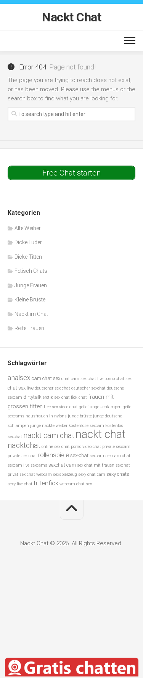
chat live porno (101, 378)
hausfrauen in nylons (46, 416)
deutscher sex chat (52, 388)
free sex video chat (61, 406)
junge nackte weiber (48, 425)
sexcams (39, 465)
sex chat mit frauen (95, 465)
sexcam (97, 455)
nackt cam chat (48, 435)
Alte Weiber (27, 228)
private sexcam (116, 446)
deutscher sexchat (88, 388)
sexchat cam (62, 465)
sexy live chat (20, 484)
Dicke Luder (28, 242)
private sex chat (22, 455)
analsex (19, 378)
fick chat (79, 397)
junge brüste (80, 416)
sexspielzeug (65, 474)
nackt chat (100, 434)
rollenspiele (53, 455)
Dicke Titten (28, 257)
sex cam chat (117, 455)
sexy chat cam (91, 474)
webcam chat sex (75, 484)
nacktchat (24, 445)
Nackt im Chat (31, 314)
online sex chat (56, 446)
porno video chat (86, 446)
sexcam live (18, 465)
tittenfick (46, 483)
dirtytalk (32, 397)
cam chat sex (46, 378)
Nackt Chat (71, 17)
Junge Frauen (30, 285)
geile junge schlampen (100, 406)
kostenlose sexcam (86, 425)
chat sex (124, 378)
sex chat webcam (35, 474)
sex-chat (79, 455)
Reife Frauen (29, 328)
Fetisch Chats (30, 271)
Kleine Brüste (29, 299)
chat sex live (21, 388)
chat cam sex (74, 378)
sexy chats (117, 474)
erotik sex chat (56, 397)
